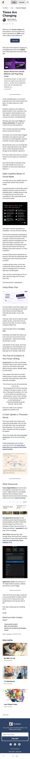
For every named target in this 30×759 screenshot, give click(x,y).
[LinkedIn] (15, 744)
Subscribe (22, 2)
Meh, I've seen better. (11, 626)
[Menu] (28, 2)
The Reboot (5, 8)
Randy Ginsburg (11, 19)
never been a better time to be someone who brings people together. (14, 447)
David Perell (6, 362)
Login (14, 2)
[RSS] (19, 744)
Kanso (7, 49)
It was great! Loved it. (11, 624)
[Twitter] (10, 744)
